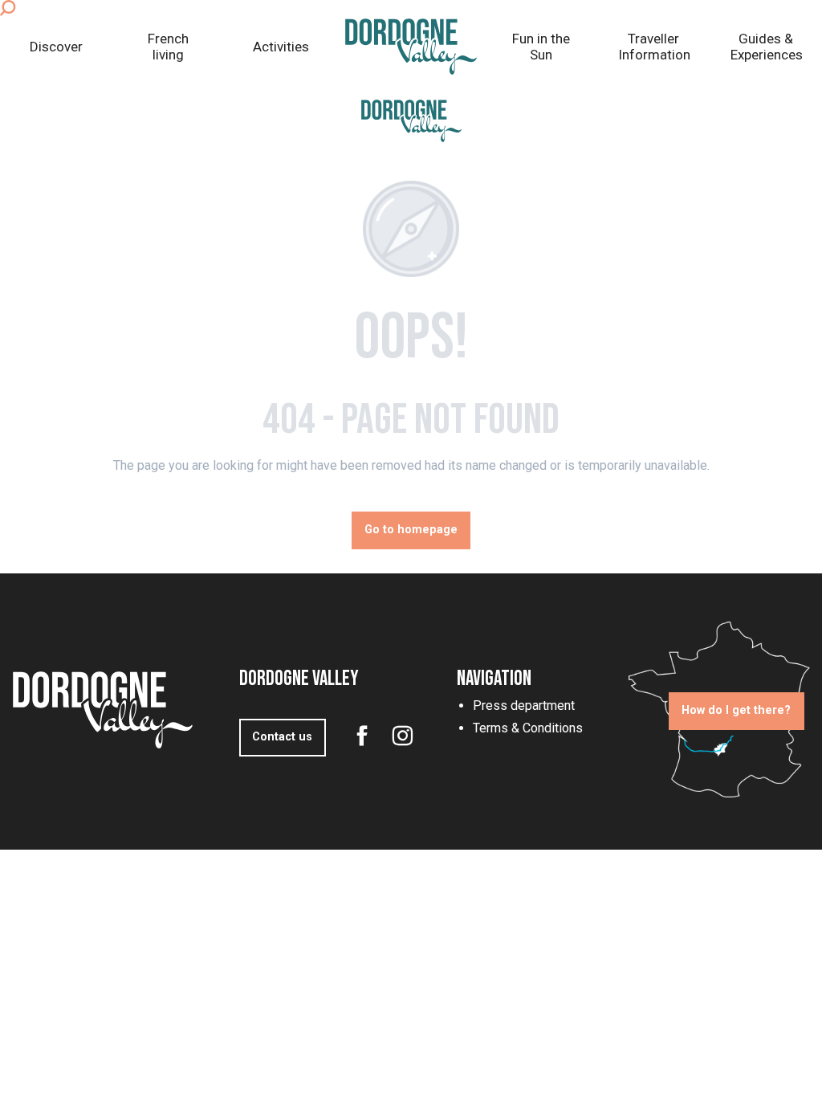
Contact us (282, 737)
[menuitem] (56, 47)
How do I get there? (736, 710)
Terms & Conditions (528, 728)
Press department (524, 705)
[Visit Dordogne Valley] (411, 121)
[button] (7, 8)
